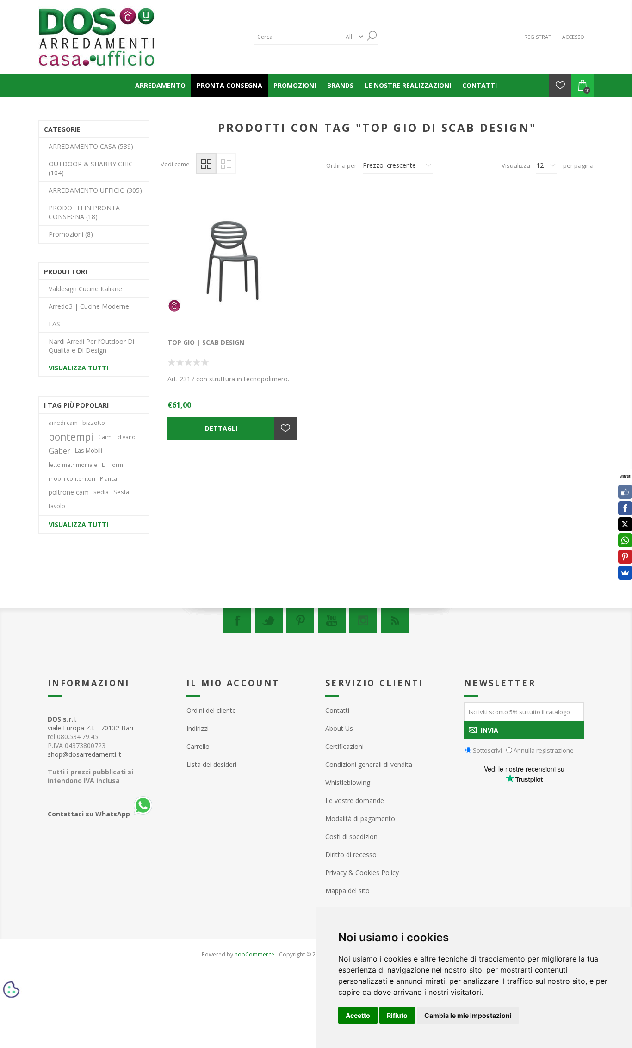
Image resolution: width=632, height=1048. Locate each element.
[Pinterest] (300, 620)
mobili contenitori (72, 478)
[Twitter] (269, 620)
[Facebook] (237, 620)
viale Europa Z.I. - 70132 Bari (90, 723)
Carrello (198, 746)
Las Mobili (88, 450)
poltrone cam (69, 492)
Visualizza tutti (78, 367)
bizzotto (93, 423)
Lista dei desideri (211, 764)
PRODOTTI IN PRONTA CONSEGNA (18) (84, 212)
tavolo (57, 506)
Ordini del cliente (211, 710)
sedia (101, 492)
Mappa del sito (347, 890)
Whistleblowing (347, 782)
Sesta (121, 492)
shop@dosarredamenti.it (84, 754)
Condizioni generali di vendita (368, 764)
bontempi (71, 436)
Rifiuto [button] (397, 1015)
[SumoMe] (625, 573)
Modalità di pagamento (360, 818)
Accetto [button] (358, 1015)
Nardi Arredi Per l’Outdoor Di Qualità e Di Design (91, 346)
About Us (339, 728)
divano (127, 437)
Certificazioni (344, 746)
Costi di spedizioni (352, 836)
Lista (225, 163)
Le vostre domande (354, 800)
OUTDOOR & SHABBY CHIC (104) (91, 168)
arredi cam (63, 423)
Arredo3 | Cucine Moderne (89, 306)
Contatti (337, 710)
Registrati (538, 36)
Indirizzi (197, 728)
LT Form (112, 464)
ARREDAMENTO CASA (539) (91, 146)
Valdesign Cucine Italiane (85, 288)
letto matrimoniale (73, 464)
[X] (625, 524)
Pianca (108, 478)
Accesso (573, 36)
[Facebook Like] (625, 492)
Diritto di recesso (351, 854)
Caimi (105, 437)
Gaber (59, 450)
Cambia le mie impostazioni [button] (468, 1015)
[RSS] (395, 620)
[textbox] (297, 36)
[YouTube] (332, 620)
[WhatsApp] (625, 540)
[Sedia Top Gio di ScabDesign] (232, 263)
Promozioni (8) (71, 234)
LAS (54, 323)
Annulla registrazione (544, 750)
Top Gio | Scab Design (205, 342)
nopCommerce (254, 954)
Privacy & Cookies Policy (362, 872)
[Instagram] (363, 620)
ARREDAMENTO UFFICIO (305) (95, 190)
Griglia (206, 163)
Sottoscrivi (487, 750)
